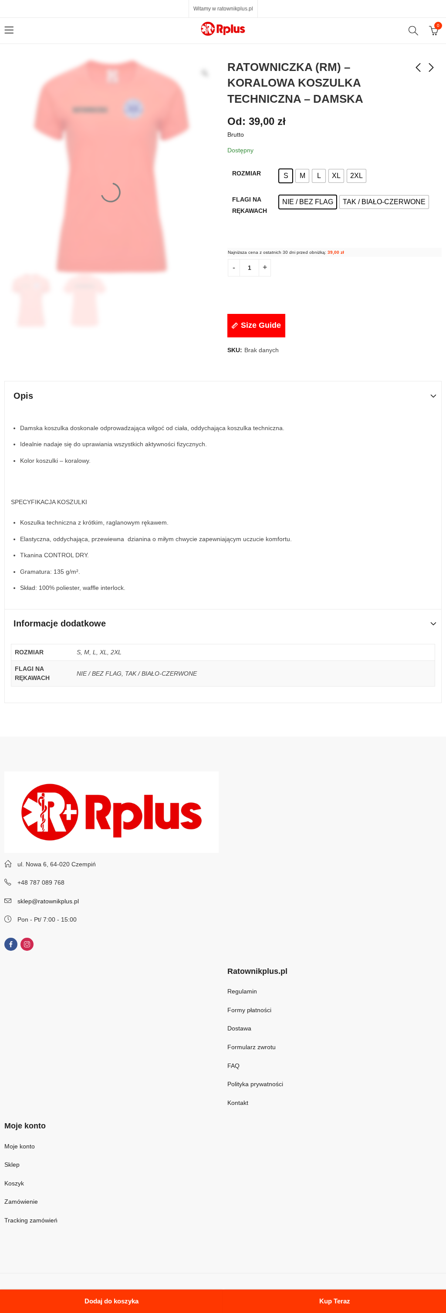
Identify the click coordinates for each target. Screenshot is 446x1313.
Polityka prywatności (255, 1084)
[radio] (285, 175)
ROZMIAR (246, 173)
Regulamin (242, 991)
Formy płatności (250, 1010)
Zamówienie (21, 1201)
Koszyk (14, 1183)
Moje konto (19, 1146)
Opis (23, 396)
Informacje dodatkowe (60, 623)
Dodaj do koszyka (111, 1301)
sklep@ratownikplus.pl (48, 901)
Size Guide (261, 325)
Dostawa (239, 1028)
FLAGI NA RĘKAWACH (249, 205)
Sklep (12, 1164)
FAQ (233, 1065)
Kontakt (237, 1102)
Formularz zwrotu (251, 1047)
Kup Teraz (334, 1301)
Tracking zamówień (30, 1220)
